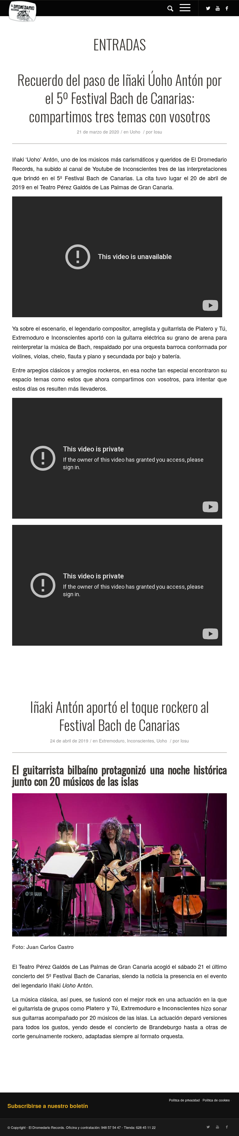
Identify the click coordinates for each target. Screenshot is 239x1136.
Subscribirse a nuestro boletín (47, 1106)
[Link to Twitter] (208, 8)
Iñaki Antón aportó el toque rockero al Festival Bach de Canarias (119, 715)
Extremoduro (111, 741)
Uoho (135, 132)
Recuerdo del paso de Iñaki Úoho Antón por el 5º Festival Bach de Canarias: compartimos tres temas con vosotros (119, 97)
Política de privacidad (184, 1100)
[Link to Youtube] (217, 8)
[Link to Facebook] (227, 8)
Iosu (158, 132)
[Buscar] (167, 8)
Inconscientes (140, 741)
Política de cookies (216, 1100)
